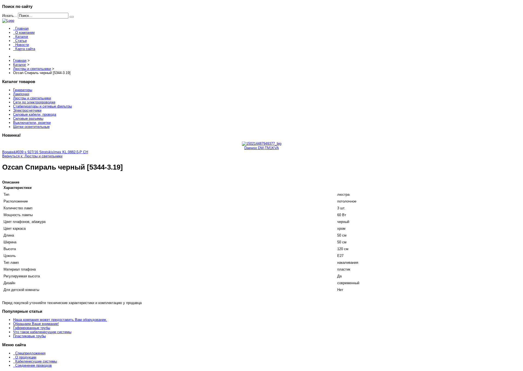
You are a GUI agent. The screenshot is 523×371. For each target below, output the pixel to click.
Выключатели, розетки (32, 123)
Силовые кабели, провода (34, 114)
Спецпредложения (30, 353)
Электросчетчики (27, 110)
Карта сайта (25, 49)
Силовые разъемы (28, 118)
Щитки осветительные (31, 127)
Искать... (9, 16)
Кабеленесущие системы (36, 361)
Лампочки (21, 94)
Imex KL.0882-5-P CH (70, 152)
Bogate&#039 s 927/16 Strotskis (27, 152)
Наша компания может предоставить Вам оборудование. (60, 320)
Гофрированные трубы (31, 328)
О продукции (25, 357)
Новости (22, 45)
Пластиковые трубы (29, 336)
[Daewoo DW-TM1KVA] (261, 144)
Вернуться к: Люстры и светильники (32, 156)
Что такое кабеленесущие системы (42, 332)
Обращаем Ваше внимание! (36, 324)
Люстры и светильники (32, 98)
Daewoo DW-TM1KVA (261, 148)
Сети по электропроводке (34, 102)
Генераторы (22, 90)
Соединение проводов (33, 365)
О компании (25, 32)
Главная (22, 28)
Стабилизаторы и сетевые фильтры (42, 106)
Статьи (21, 41)
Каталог (21, 37)
